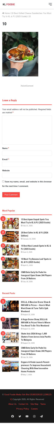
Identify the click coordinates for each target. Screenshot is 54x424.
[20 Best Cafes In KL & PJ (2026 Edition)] (10, 236)
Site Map (34, 404)
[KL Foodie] (14, 4)
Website (6, 170)
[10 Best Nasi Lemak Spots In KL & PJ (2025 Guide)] (10, 249)
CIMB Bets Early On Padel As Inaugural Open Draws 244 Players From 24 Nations (36, 275)
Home (7, 13)
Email (5, 159)
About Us (12, 404)
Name (5, 148)
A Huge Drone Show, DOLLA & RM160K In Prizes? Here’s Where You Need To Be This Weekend (35, 322)
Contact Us (23, 404)
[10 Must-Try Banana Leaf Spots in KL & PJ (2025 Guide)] (10, 263)
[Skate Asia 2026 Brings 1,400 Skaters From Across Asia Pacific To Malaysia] (10, 337)
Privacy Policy (22, 409)
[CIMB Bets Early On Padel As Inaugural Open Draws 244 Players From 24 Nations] (10, 276)
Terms (43, 404)
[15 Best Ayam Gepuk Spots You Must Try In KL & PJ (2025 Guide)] (10, 223)
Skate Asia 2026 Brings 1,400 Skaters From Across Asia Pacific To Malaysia (36, 336)
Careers (34, 409)
